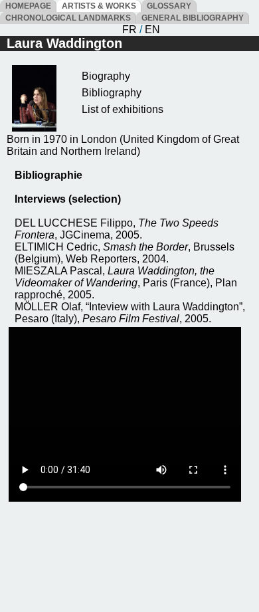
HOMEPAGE (28, 6)
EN (152, 29)
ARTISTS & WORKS (99, 6)
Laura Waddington (64, 43)
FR (129, 29)
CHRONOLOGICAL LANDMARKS (68, 18)
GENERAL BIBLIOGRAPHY (192, 18)
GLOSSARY (169, 6)
